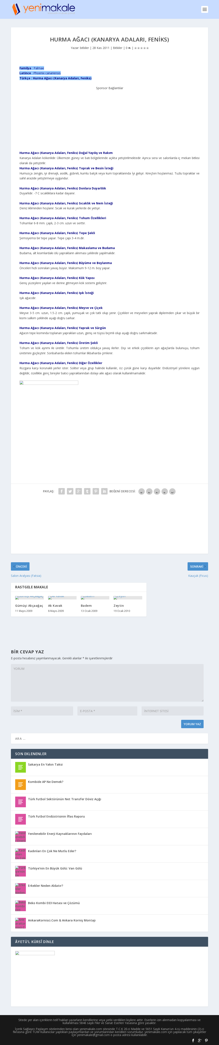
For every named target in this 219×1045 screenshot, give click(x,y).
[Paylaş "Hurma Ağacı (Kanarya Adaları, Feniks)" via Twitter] (70, 491)
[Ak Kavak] (62, 597)
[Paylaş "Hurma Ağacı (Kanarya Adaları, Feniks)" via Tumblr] (87, 491)
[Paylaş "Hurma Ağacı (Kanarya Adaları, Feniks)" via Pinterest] (96, 491)
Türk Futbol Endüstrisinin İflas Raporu (56, 816)
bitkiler (84, 48)
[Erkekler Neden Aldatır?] (20, 888)
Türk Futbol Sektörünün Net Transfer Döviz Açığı (64, 799)
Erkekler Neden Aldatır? (45, 886)
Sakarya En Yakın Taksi (45, 764)
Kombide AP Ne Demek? (45, 782)
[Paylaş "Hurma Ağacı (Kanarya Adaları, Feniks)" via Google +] (78, 491)
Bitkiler (117, 48)
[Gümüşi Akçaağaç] (29, 597)
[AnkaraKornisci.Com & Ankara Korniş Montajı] (20, 923)
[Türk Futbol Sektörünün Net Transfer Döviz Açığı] (20, 802)
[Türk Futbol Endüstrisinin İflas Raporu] (20, 819)
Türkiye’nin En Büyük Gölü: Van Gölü (55, 868)
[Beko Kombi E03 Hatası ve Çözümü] (20, 905)
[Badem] (95, 597)
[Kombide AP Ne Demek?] (20, 784)
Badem (86, 606)
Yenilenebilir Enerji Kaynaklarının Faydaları (60, 834)
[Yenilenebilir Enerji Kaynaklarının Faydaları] (20, 836)
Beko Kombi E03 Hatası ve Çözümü (54, 903)
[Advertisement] (109, 117)
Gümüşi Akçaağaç (29, 606)
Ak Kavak (55, 606)
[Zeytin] (128, 597)
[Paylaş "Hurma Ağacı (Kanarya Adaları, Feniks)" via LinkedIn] (104, 491)
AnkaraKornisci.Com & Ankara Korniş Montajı (62, 920)
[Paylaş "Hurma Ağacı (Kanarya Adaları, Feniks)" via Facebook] (61, 491)
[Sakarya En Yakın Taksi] (20, 767)
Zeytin (119, 606)
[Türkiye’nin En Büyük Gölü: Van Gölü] (20, 871)
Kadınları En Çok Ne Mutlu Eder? (52, 851)
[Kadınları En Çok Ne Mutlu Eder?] (20, 854)
